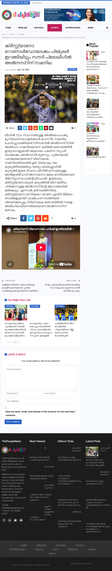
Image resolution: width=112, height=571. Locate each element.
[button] (74, 15)
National (39, 28)
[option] (96, 105)
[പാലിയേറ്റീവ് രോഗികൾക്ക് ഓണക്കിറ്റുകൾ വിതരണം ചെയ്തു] (92, 103)
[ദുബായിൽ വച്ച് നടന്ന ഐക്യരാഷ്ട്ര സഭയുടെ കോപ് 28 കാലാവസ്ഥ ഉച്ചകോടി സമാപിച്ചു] (36, 488)
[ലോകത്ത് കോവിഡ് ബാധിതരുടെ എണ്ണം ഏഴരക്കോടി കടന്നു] (92, 475)
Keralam (22, 28)
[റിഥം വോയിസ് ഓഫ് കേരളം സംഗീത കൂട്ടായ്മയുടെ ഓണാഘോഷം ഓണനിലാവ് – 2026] (92, 55)
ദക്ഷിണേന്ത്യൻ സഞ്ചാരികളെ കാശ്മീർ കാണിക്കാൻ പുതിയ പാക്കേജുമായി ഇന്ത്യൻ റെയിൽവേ (20, 287)
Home (8, 28)
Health (39, 549)
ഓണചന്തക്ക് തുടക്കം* (96, 157)
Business (73, 549)
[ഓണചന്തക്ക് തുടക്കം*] (92, 151)
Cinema (92, 549)
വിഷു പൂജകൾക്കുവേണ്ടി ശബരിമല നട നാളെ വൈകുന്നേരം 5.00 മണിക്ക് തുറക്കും (62, 287)
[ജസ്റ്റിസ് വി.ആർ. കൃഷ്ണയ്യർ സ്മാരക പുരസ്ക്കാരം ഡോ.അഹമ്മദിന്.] (36, 510)
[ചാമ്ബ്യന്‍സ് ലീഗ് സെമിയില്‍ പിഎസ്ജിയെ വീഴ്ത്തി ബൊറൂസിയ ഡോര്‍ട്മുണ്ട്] (66, 312)
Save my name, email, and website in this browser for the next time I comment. (40, 413)
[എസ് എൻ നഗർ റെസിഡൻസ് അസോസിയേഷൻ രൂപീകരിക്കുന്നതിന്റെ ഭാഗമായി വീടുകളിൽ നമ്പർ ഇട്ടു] (92, 451)
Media (52, 553)
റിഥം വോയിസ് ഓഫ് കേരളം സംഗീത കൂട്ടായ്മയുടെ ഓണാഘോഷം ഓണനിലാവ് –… (96, 60)
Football (72, 69)
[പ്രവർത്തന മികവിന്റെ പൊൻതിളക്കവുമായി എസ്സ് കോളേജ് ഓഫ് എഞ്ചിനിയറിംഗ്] (92, 518)
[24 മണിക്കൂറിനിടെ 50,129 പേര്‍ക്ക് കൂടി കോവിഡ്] (36, 451)
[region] (74, 15)
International (73, 28)
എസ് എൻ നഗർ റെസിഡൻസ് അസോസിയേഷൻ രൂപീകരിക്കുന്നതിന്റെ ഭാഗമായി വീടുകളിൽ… (98, 456)
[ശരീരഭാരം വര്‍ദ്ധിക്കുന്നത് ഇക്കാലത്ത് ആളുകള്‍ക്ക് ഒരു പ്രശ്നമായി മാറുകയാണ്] (64, 515)
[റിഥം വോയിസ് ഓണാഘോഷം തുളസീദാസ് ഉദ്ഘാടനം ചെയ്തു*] (92, 127)
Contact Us (37, 3)
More (90, 28)
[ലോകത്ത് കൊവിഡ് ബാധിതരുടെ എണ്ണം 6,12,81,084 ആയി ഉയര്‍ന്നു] (64, 451)
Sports (54, 28)
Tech (55, 549)
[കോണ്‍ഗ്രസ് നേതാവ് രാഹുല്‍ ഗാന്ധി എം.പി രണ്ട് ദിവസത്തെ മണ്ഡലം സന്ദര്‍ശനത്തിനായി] (64, 494)
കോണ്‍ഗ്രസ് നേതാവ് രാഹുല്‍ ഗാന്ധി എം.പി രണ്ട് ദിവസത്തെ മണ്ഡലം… (69, 502)
